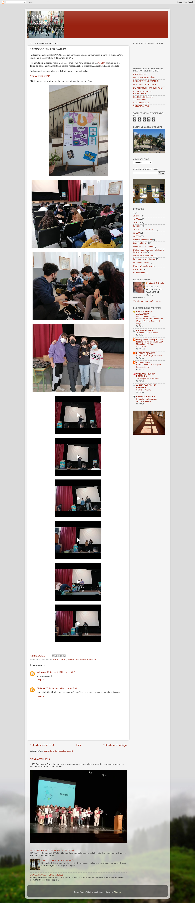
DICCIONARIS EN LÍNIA (144, 78)
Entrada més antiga (115, 745)
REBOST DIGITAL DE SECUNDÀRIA (143, 98)
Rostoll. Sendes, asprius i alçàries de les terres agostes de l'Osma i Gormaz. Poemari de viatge (149, 320)
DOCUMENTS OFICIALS (144, 84)
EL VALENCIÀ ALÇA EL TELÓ (149, 355)
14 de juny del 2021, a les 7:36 (63, 688)
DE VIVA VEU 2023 (40, 759)
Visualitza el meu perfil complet (147, 301)
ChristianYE (42, 688)
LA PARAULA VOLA (145, 397)
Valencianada (139, 273)
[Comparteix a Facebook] (61, 655)
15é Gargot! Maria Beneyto (147, 378)
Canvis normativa (143, 390)
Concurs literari (140, 243)
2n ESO (136, 226)
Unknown (41, 672)
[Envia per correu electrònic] (53, 655)
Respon (40, 680)
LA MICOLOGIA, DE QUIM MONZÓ (57, 860)
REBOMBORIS (143, 362)
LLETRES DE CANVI (145, 353)
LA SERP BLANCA (145, 330)
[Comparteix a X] (58, 655)
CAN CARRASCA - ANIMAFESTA (144, 313)
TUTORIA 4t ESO (141, 106)
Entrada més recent (42, 745)
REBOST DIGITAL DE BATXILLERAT (143, 92)
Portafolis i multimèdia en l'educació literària (146, 400)
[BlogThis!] (56, 655)
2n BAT (136, 223)
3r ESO (136, 233)
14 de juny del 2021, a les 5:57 (61, 672)
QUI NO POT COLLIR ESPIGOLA (146, 386)
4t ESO (63, 659)
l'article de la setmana (143, 256)
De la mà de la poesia (143, 247)
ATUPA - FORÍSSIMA (40, 76)
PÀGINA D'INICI (140, 74)
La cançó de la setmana (144, 259)
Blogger (117, 892)
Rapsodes (91, 659)
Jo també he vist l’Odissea (147, 333)
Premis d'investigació (142, 266)
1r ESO (136, 219)
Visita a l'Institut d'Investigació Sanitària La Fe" (148, 366)
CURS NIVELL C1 (141, 103)
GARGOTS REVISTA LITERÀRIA (145, 375)
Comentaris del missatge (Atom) (58, 751)
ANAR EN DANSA (42, 20)
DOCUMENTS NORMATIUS (145, 81)
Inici (78, 745)
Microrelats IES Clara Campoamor (145, 345)
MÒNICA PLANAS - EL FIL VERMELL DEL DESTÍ (52, 850)
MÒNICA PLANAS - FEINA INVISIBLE (46, 875)
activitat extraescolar (77, 659)
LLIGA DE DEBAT (141, 262)
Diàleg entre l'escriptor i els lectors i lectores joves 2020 (149, 341)
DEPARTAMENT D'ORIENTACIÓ (148, 88)
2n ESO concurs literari (143, 229)
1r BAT (56, 659)
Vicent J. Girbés (156, 283)
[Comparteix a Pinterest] (64, 655)
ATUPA (101, 63)
